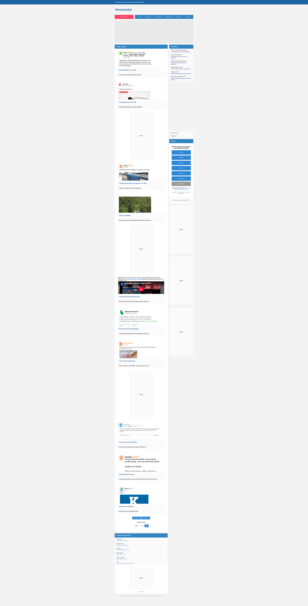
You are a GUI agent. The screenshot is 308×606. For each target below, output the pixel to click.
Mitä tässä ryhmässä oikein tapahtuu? (179, 62)
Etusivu (140, 16)
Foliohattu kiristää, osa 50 (122, 549)
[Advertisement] (154, 31)
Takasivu (187, 16)
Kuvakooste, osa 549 (121, 540)
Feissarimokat (128, 595)
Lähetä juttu (124, 16)
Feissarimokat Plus (157, 595)
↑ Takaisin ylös (141, 591)
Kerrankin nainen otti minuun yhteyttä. (179, 56)
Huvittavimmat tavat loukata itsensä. (181, 72)
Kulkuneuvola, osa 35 (121, 558)
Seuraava (145, 518)
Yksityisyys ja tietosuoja (146, 595)
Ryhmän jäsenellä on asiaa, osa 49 (182, 188)
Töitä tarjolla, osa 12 (121, 554)
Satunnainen (148, 16)
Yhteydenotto (158, 16)
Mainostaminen (168, 16)
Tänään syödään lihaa (122, 545)
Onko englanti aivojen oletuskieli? (180, 68)
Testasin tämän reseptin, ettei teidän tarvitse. (181, 78)
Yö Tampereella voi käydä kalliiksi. (180, 51)
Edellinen (137, 518)
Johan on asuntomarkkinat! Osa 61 (125, 563)
